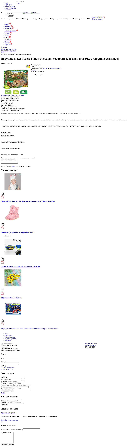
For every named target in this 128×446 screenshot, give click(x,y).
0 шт (18, 3)
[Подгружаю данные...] (7, 433)
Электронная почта (7, 385)
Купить (33, 70)
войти (14, 166)
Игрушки (7, 44)
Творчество (8, 28)
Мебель (6, 40)
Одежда (6, 33)
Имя (2, 379)
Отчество (4, 381)
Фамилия (4, 377)
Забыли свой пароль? (7, 367)
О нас (6, 3)
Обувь (6, 35)
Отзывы (21, 95)
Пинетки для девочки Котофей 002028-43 (17, 232)
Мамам (6, 42)
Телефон (4, 383)
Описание (15, 95)
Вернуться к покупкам (8, 413)
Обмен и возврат (9, 6)
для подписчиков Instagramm (52, 68)
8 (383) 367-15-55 (97, 17)
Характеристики (6, 95)
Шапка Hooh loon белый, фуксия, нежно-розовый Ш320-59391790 (28, 201)
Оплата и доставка (10, 8)
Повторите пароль (7, 389)
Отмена (11, 444)
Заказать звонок (97, 19)
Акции (6, 24)
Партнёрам (8, 5)
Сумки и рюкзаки (10, 31)
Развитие (7, 26)
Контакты (7, 10)
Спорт (6, 37)
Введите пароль (6, 387)
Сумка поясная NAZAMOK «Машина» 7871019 (20, 267)
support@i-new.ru (90, 345)
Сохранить (4, 444)
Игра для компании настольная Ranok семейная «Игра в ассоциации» (29, 329)
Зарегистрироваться (7, 369)
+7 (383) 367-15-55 (91, 343)
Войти (3, 393)
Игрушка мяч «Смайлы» (11, 298)
